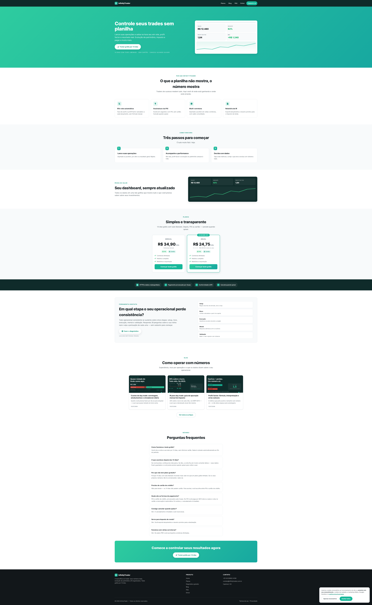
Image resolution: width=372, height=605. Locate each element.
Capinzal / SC (227, 584)
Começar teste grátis (169, 267)
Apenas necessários (330, 598)
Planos (223, 3)
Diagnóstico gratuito (192, 584)
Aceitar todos (346, 598)
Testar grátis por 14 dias (129, 47)
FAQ (236, 3)
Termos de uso (244, 601)
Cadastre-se (252, 3)
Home (188, 578)
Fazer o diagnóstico (131, 331)
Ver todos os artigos (186, 415)
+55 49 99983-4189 (229, 578)
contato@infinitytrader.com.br (232, 581)
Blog (230, 3)
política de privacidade (336, 594)
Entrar (242, 3)
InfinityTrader (124, 3)
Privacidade (253, 601)
